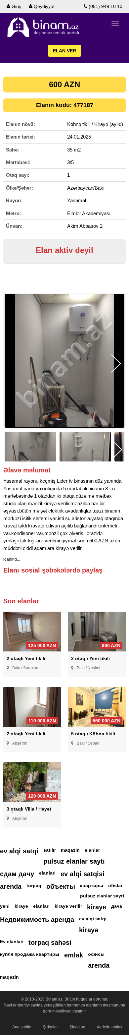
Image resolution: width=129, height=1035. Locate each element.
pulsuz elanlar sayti (74, 861)
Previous (13, 363)
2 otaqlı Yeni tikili (26, 658)
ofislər (115, 885)
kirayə (21, 906)
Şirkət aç (77, 1027)
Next (116, 363)
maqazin (70, 850)
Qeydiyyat (43, 6)
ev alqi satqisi (83, 874)
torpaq (33, 885)
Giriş (15, 6)
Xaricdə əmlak (109, 1027)
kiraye (96, 907)
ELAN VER (64, 50)
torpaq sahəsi (49, 942)
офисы (96, 954)
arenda (11, 886)
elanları (41, 906)
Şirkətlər (50, 1027)
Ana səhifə (21, 1027)
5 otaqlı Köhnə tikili (93, 733)
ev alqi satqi (19, 851)
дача (116, 906)
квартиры (91, 885)
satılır (49, 850)
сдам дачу (17, 874)
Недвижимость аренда (37, 919)
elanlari (47, 873)
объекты (60, 886)
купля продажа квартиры (29, 954)
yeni (5, 906)
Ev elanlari (11, 941)
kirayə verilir (68, 906)
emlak (73, 955)
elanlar (92, 850)
